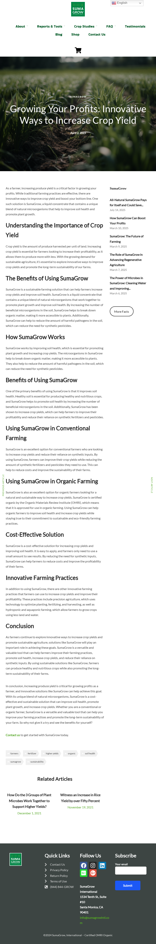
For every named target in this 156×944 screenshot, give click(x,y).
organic (72, 753)
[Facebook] (83, 865)
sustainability (37, 761)
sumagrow (15, 761)
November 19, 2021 (80, 807)
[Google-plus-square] (83, 873)
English (121, 2)
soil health (90, 753)
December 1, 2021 (29, 813)
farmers (14, 753)
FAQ (109, 26)
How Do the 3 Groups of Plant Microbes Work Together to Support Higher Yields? (29, 801)
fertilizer (32, 753)
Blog (58, 34)
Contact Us (96, 34)
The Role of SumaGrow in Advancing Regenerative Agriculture (126, 260)
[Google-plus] (93, 873)
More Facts (121, 311)
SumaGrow (78, 96)
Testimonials (135, 26)
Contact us (13, 735)
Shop (75, 34)
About (20, 26)
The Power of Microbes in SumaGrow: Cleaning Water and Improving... (128, 283)
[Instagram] (93, 865)
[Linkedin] (102, 865)
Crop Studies (84, 26)
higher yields (52, 753)
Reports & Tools (49, 26)
